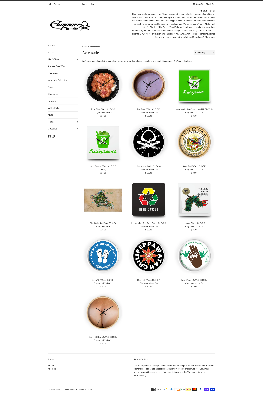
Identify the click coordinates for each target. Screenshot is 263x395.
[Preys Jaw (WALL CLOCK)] (148, 142)
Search (51, 365)
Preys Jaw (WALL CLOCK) (148, 166)
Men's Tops (63, 59)
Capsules (63, 129)
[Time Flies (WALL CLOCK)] (103, 85)
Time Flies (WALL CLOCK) (103, 109)
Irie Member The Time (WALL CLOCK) (148, 223)
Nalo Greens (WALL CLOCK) (103, 166)
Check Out (210, 4)
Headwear (53, 73)
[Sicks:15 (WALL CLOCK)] (103, 256)
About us (52, 369)
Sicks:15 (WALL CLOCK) (103, 280)
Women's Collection (57, 80)
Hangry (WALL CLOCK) (194, 223)
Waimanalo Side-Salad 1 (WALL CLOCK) (194, 109)
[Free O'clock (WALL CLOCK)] (194, 256)
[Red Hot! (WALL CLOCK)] (148, 256)
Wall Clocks (53, 108)
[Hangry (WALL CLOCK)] (194, 199)
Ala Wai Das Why (56, 66)
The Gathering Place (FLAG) (103, 223)
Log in (85, 4)
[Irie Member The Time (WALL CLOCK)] (148, 199)
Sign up (94, 4)
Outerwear (53, 94)
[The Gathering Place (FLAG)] (103, 199)
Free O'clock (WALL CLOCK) (194, 280)
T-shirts (51, 45)
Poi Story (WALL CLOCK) (148, 109)
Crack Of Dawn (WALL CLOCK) (103, 337)
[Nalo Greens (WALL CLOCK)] (103, 142)
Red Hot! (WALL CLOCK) (148, 280)
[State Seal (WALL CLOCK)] (194, 142)
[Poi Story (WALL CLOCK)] (148, 85)
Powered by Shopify (85, 389)
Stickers (52, 52)
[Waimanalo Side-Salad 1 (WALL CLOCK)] (194, 85)
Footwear (52, 101)
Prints (63, 122)
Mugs (50, 115)
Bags (50, 87)
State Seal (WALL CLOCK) (194, 166)
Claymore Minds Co (69, 389)
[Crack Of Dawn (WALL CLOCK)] (103, 313)
